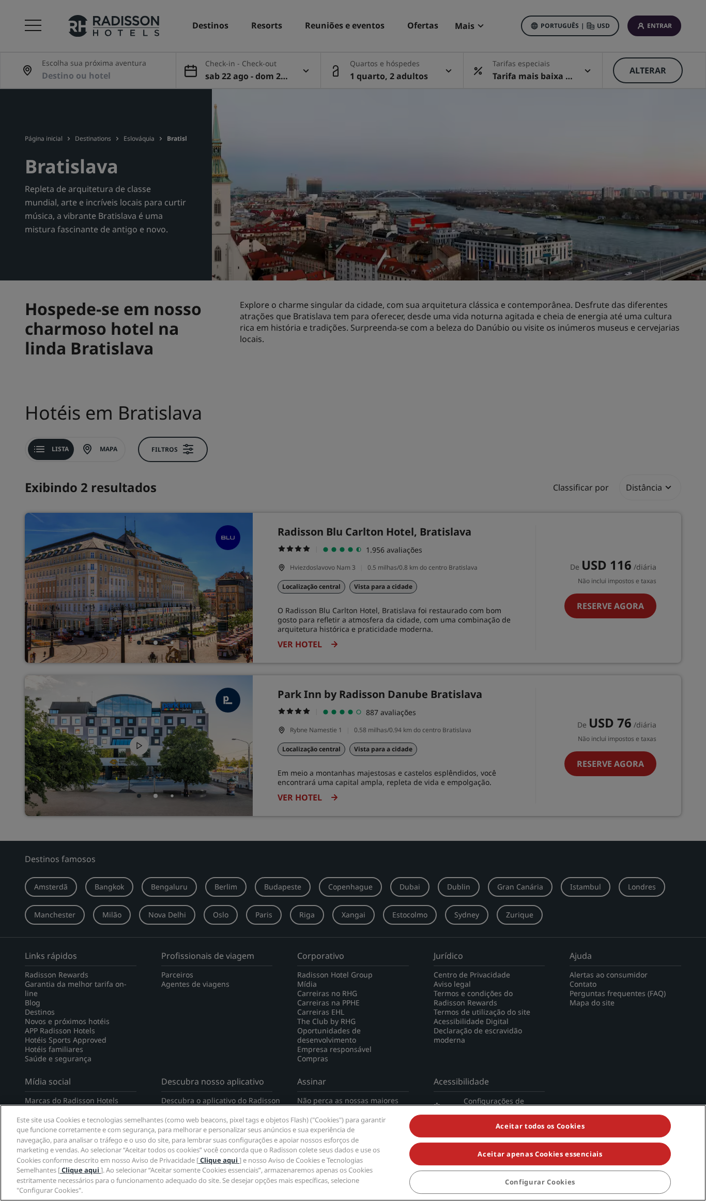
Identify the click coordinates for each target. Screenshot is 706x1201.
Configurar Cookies (540, 1182)
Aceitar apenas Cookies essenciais (540, 1154)
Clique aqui (218, 1160)
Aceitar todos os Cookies (540, 1126)
